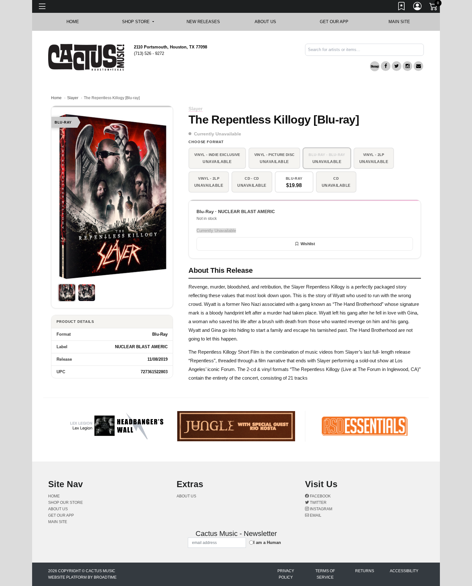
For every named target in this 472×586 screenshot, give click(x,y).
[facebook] (385, 66)
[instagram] (407, 66)
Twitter (318, 502)
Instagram (320, 509)
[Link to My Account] (417, 7)
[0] (434, 7)
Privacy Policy (285, 574)
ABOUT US (269, 21)
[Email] (418, 66)
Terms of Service (325, 574)
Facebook (320, 496)
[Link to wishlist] (401, 7)
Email (315, 515)
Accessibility (404, 571)
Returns (364, 571)
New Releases (203, 21)
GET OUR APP (334, 21)
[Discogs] (374, 66)
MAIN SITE (399, 21)
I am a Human (267, 542)
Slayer (72, 98)
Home (56, 98)
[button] (138, 22)
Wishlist (308, 244)
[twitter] (396, 66)
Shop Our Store (65, 502)
